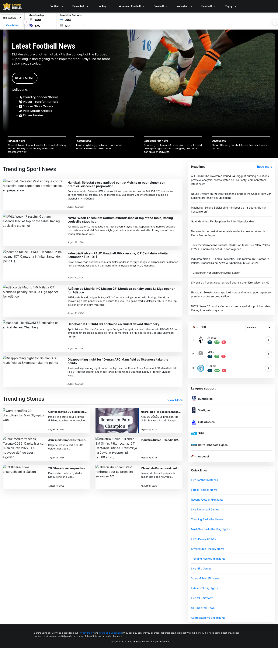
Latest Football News (204, 489)
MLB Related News (202, 607)
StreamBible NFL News (205, 578)
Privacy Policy (86, 632)
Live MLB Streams (202, 598)
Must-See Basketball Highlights (210, 529)
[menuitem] (56, 6)
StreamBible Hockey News (207, 548)
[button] (56, 6)
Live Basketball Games (205, 509)
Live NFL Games (201, 568)
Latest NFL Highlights (204, 588)
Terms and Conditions (110, 632)
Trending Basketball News (207, 519)
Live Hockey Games (203, 539)
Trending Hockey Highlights (208, 558)
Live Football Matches (204, 479)
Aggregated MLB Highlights (208, 617)
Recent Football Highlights (207, 499)
